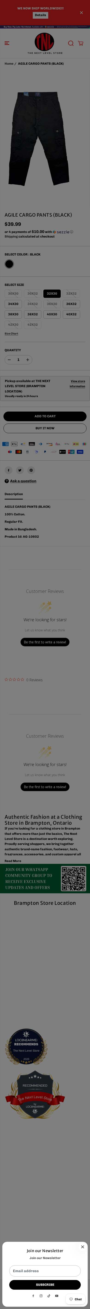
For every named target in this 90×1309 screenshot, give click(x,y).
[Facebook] (33, 1296)
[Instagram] (41, 1296)
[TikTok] (49, 1296)
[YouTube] (57, 1296)
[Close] (83, 1247)
